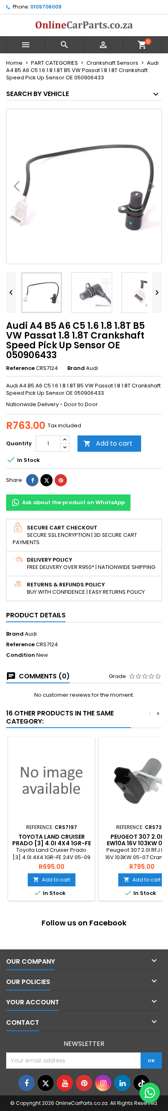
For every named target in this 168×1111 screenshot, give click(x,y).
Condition (20, 655)
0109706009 (46, 6)
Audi (31, 634)
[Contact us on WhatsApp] (149, 1093)
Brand (76, 368)
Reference (20, 368)
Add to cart (108, 443)
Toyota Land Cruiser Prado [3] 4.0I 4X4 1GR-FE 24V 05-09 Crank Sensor (51, 843)
